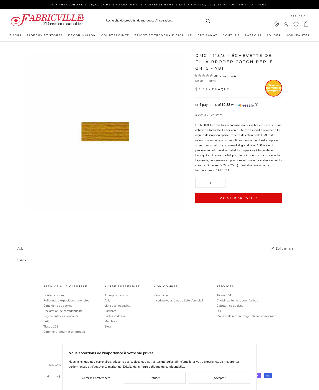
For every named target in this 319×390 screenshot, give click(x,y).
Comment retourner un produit (64, 332)
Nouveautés (297, 35)
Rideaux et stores (45, 35)
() (216, 76)
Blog (107, 326)
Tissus (15, 35)
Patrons (253, 35)
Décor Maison (82, 35)
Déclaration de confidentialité (62, 311)
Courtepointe (115, 35)
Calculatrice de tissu (230, 306)
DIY (219, 311)
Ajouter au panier (238, 198)
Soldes (273, 35)
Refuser (155, 378)
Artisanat (207, 35)
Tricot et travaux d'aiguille (163, 35)
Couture (231, 35)
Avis (107, 300)
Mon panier (161, 295)
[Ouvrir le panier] (306, 23)
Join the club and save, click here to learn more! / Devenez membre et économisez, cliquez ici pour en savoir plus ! (159, 4)
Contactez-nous (53, 295)
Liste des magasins (117, 306)
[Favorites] (296, 24)
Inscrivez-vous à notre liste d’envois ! (178, 300)
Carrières (110, 311)
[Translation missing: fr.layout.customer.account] (286, 24)
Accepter (219, 378)
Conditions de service (57, 306)
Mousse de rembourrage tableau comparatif (246, 316)
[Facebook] (48, 376)
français (54, 365)
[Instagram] (58, 376)
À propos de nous (116, 295)
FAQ (46, 321)
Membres (110, 321)
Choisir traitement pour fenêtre (237, 300)
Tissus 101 (50, 326)
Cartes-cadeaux (114, 316)
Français (298, 16)
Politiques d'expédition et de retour (67, 300)
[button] (238, 105)
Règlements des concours (60, 316)
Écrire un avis (227, 76)
